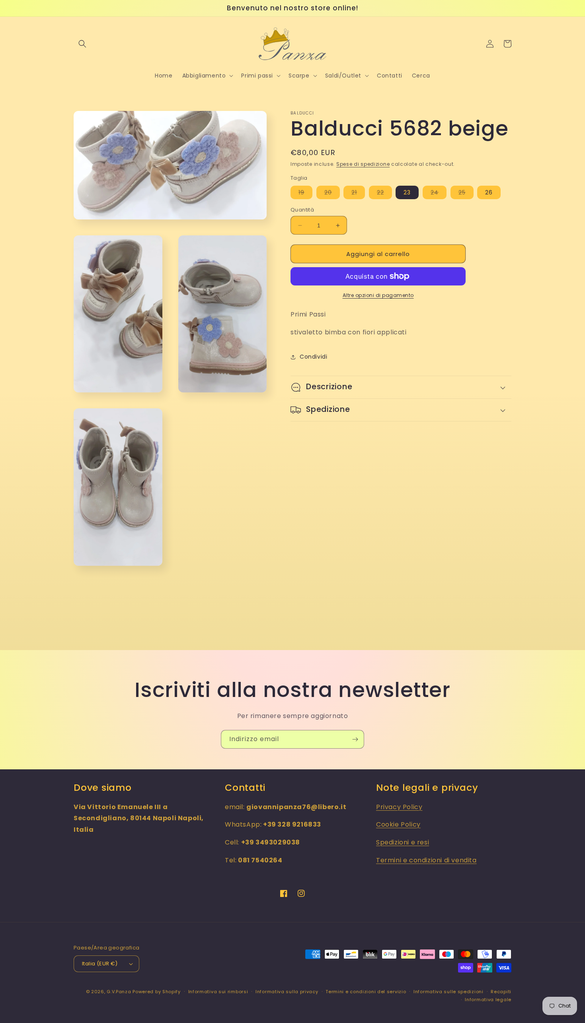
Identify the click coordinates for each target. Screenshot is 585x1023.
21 (358, 193)
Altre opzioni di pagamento (378, 295)
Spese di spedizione (363, 164)
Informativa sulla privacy (286, 991)
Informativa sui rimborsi (218, 991)
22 (384, 193)
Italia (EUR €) (100, 963)
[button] (82, 43)
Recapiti (501, 991)
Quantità (302, 210)
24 (439, 193)
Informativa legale (488, 999)
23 (407, 192)
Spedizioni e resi (402, 842)
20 (332, 193)
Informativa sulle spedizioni (448, 991)
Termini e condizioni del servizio (366, 991)
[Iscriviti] (355, 739)
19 (305, 193)
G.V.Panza (119, 991)
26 (489, 192)
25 (466, 193)
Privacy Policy (399, 806)
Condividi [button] (313, 357)
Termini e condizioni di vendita (426, 860)
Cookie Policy (398, 824)
